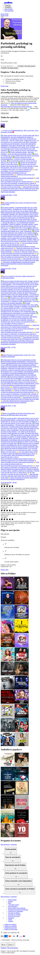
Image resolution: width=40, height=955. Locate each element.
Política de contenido (10, 926)
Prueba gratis (4, 15)
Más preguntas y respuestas (9, 844)
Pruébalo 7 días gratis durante (9, 948)
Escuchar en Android (14, 914)
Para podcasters (9, 10)
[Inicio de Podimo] (8, 3)
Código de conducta (10, 924)
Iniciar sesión (4, 14)
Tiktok (10, 919)
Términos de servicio (10, 927)
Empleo (10, 901)
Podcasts (7, 5)
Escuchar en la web (14, 916)
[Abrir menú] (2, 17)
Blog (9, 903)
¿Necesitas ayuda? (13, 904)
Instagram (11, 918)
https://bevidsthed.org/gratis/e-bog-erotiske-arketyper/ (16, 106)
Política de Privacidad (10, 929)
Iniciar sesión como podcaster (16, 908)
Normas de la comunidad (15, 911)
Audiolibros (8, 7)
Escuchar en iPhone (14, 913)
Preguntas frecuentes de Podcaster (18, 909)
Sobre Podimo (8, 9)
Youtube (10, 921)
